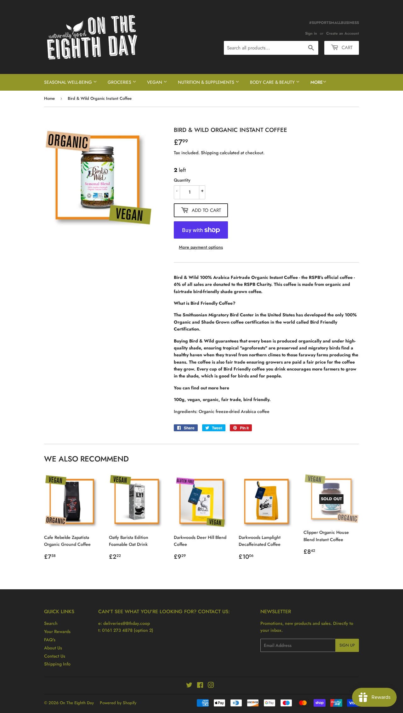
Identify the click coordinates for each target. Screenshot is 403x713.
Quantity (182, 180)
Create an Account (342, 33)
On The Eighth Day (77, 703)
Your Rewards (57, 631)
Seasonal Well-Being (68, 82)
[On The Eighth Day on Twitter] (189, 686)
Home (49, 98)
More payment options (201, 247)
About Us (53, 648)
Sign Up (347, 645)
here (224, 388)
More (316, 82)
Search (51, 623)
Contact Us (54, 656)
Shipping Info (57, 664)
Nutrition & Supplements (207, 82)
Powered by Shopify (118, 703)
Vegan (155, 82)
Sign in (311, 33)
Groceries (120, 82)
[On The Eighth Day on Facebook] (200, 686)
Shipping (210, 153)
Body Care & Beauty (273, 82)
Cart (346, 47)
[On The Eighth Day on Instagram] (211, 686)
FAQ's (49, 640)
